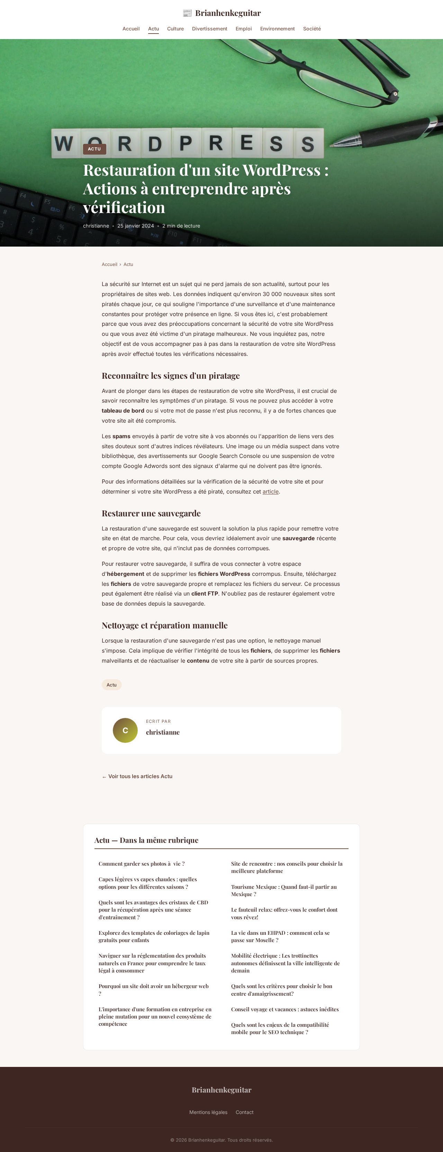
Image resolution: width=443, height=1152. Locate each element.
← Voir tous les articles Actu (137, 776)
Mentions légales (208, 1112)
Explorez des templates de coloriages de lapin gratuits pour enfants (154, 936)
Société (312, 28)
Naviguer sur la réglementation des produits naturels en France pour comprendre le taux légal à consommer (152, 963)
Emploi (244, 28)
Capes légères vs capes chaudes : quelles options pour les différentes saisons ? (148, 883)
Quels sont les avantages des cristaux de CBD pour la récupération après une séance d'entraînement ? (153, 910)
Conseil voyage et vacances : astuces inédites (285, 1009)
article (271, 491)
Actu (153, 28)
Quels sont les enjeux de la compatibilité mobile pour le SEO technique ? (280, 1028)
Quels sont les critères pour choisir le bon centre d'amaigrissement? (281, 990)
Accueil (131, 28)
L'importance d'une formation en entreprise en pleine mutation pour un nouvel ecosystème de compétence (155, 1016)
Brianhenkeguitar (221, 12)
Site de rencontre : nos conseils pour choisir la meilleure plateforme (287, 867)
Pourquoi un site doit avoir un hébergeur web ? (154, 990)
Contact (245, 1112)
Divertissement (209, 28)
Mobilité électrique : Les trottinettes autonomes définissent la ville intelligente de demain (285, 963)
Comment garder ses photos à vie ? (141, 863)
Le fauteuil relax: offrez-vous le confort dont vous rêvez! (284, 913)
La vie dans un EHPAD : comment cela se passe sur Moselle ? (280, 936)
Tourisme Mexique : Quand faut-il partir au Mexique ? (284, 890)
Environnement (277, 28)
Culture (175, 28)
